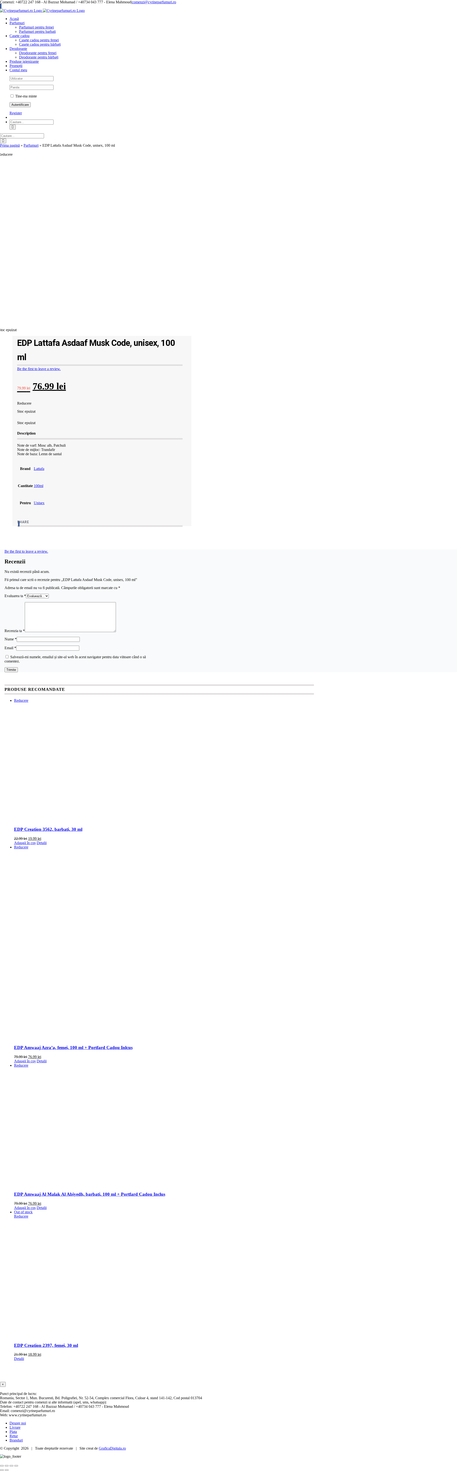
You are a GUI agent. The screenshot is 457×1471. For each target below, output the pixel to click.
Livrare (15, 1427)
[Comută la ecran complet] (7, 1465)
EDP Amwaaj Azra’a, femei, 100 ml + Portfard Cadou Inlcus (73, 1047)
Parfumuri (31, 145)
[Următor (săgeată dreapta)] (7, 1470)
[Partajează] (11, 1465)
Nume (11, 639)
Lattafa (39, 469)
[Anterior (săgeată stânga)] (2, 1470)
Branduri (16, 1440)
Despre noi (18, 1423)
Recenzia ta (15, 631)
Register (16, 113)
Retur (14, 1436)
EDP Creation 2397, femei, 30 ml (46, 1345)
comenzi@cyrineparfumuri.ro (154, 2)
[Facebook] (19, 524)
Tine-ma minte (25, 96)
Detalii (42, 843)
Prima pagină (10, 145)
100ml (38, 486)
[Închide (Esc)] (16, 1465)
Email (10, 648)
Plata (13, 1432)
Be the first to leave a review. (39, 369)
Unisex (39, 503)
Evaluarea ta (15, 596)
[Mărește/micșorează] (2, 1465)
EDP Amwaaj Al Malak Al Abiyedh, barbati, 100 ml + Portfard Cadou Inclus (89, 1194)
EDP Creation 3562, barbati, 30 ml (48, 829)
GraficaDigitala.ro (112, 1448)
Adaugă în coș (25, 843)
